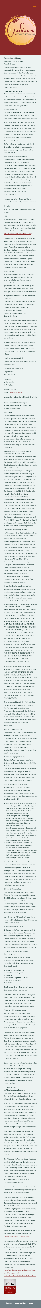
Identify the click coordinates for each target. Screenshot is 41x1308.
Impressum (9, 1303)
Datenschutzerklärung (20, 1303)
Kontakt (31, 1303)
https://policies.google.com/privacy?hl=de (16, 1236)
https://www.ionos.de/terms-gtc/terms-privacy (18, 234)
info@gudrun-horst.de (15, 392)
